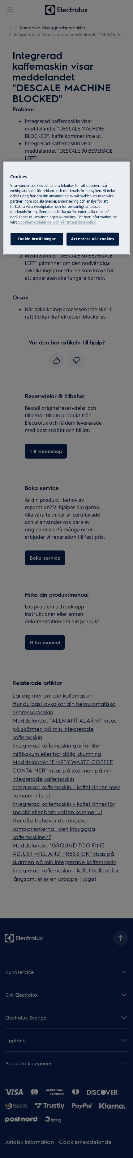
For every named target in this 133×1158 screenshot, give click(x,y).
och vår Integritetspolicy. (75, 222)
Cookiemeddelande (35, 222)
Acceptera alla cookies (92, 239)
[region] (66, 208)
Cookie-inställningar (37, 239)
